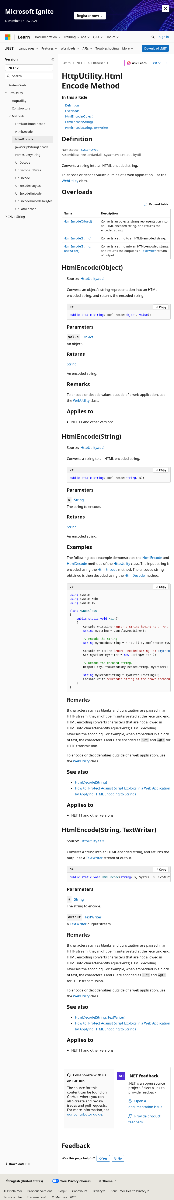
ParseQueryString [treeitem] (28, 155)
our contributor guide (84, 1114)
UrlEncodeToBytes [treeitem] (28, 186)
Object (88, 337)
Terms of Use (12, 1197)
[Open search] (153, 37)
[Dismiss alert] (165, 8)
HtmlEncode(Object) (79, 116)
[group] (119, 641)
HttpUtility (122, 563)
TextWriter (148, 251)
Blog (61, 1191)
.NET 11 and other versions (92, 422)
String (72, 364)
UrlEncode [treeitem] (22, 178)
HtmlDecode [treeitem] (24, 132)
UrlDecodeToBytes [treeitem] (28, 170)
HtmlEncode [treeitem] (24, 139)
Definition (72, 105)
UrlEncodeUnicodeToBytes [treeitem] (33, 201)
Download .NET (155, 48)
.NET (79, 63)
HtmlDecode (77, 563)
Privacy (97, 1191)
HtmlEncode (152, 557)
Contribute (79, 1191)
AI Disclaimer (12, 1191)
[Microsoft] (8, 37)
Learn (67, 63)
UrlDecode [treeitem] (22, 162)
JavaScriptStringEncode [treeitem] (31, 147)
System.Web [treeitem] (17, 85)
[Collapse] (52, 59)
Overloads (72, 111)
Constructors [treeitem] (21, 108)
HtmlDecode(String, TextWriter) (100, 1017)
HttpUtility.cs (91, 278)
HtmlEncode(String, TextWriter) (87, 128)
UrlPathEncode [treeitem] (25, 209)
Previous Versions (39, 1191)
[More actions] (167, 63)
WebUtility (70, 180)
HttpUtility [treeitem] (19, 101)
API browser (96, 63)
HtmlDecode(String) (91, 782)
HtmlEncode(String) (79, 122)
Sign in (164, 37)
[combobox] (29, 67)
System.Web (89, 150)
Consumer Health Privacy (128, 1191)
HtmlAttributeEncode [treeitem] (30, 124)
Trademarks (35, 1197)
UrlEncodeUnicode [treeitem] (28, 193)
